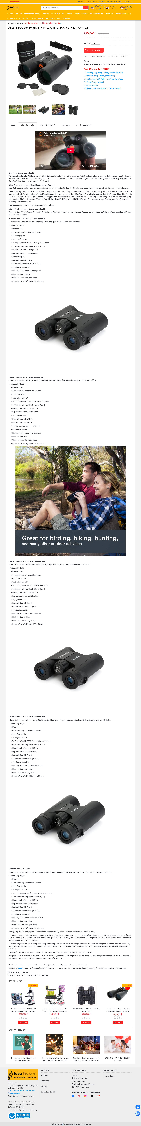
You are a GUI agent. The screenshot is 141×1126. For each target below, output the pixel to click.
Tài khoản (44, 1075)
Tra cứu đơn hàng (91, 1)
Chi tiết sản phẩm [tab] (49, 125)
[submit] (85, 7)
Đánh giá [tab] (66, 125)
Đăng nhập (111, 1)
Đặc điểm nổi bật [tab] (27, 125)
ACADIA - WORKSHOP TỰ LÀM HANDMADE (89, 14)
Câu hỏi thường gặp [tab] (83, 125)
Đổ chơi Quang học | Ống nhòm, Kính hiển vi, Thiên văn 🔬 (43, 23)
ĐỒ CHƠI (46, 14)
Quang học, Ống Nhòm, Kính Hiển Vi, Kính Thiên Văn (106, 968)
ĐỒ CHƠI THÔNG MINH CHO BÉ (17, 18)
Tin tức (80, 1)
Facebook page (109, 1076)
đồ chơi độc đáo (113, 56)
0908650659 (15, 2)
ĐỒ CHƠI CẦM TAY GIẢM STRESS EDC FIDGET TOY (23, 14)
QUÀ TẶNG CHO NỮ (36, 18)
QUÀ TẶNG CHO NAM (53, 18)
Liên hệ (102, 1)
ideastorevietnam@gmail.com (23, 1096)
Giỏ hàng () (128, 1)
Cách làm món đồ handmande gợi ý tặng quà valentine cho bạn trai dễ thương (86, 1060)
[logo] (23, 8)
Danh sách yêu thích (48, 1092)
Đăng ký (118, 1)
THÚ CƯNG (109, 14)
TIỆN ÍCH (69, 14)
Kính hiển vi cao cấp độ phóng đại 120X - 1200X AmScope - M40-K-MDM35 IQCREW (55, 1011)
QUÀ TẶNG (66, 18)
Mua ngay (96, 50)
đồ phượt (124, 56)
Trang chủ (11, 23)
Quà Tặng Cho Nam (99, 56)
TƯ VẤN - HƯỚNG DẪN (123, 14)
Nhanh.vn (87, 1124)
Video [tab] (13, 125)
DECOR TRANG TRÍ (57, 14)
